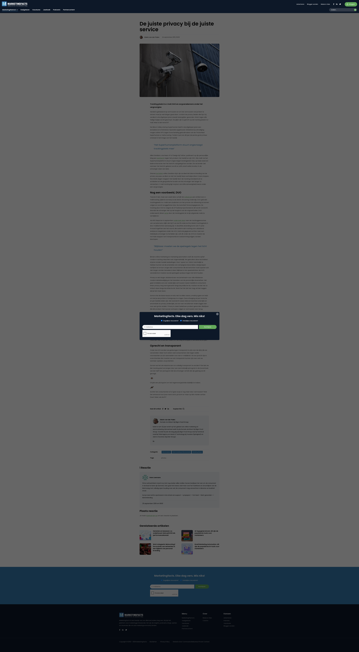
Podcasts (56, 10)
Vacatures (36, 10)
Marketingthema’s (9, 10)
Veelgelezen (25, 10)
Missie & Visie (325, 4)
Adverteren (300, 4)
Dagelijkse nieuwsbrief (170, 321)
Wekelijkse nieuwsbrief (190, 321)
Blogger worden (312, 4)
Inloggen (352, 4)
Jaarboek (46, 10)
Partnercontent (69, 10)
